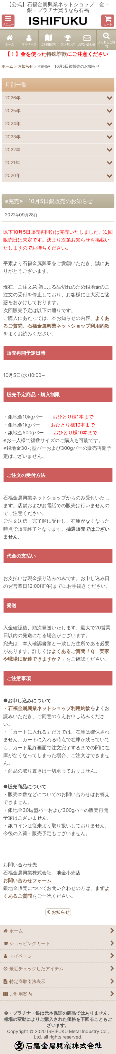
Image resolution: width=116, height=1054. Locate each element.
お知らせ (61, 912)
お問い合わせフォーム (27, 880)
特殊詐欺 (56, 54)
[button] (8, 21)
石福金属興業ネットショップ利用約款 (68, 326)
